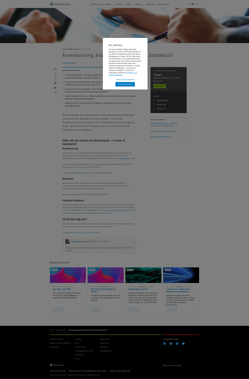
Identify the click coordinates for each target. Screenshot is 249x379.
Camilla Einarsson (69, 63)
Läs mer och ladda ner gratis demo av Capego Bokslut (81, 232)
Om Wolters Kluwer (56, 339)
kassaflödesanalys (125, 158)
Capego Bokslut (162, 100)
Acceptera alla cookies (125, 84)
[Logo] (62, 4)
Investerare (150, 4)
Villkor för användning (57, 371)
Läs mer (57, 309)
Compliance (79, 355)
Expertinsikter (61, 330)
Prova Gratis (158, 86)
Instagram (170, 343)
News (128, 4)
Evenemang (54, 347)
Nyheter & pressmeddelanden (60, 343)
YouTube (183, 343)
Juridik (77, 359)
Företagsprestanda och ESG (84, 351)
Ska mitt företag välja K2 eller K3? (77, 173)
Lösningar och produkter (101, 4)
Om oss (138, 4)
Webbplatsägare (105, 351)
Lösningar (78, 339)
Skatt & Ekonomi (80, 347)
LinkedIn (177, 343)
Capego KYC (161, 109)
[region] (125, 64)
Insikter (119, 4)
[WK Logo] (57, 365)
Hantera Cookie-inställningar (125, 79)
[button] (55, 69)
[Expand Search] (188, 4)
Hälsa (77, 343)
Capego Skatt (161, 104)
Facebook (164, 343)
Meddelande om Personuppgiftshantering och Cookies (87, 371)
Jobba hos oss (163, 4)
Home (52, 330)
